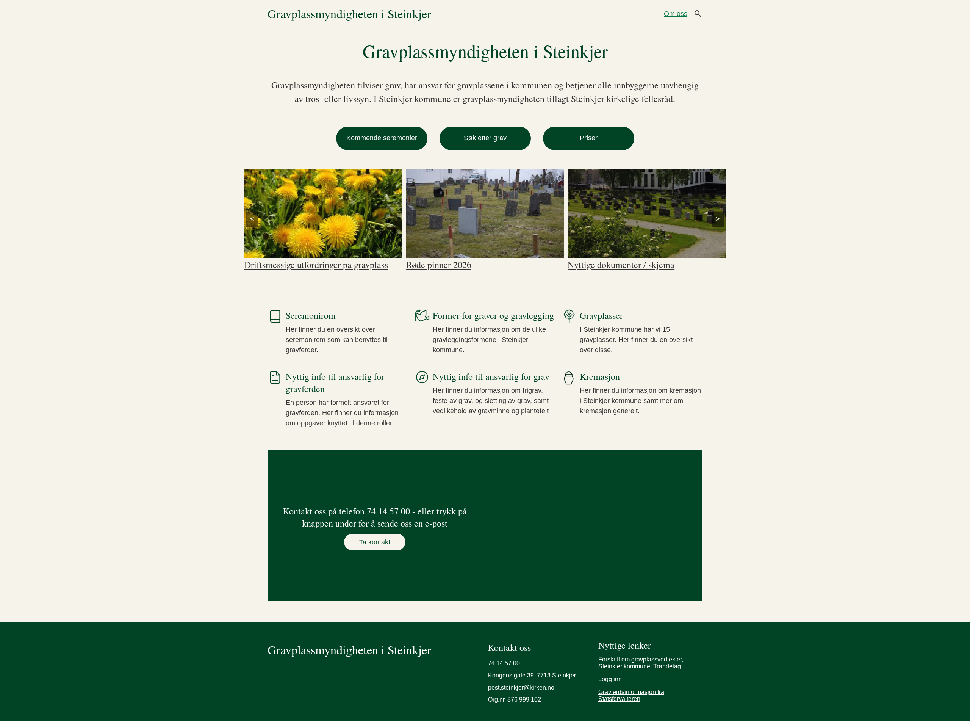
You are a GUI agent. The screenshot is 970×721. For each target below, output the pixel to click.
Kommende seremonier (381, 138)
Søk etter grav (485, 138)
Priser (589, 138)
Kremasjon (600, 376)
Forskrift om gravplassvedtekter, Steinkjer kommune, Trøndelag (640, 662)
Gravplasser (601, 315)
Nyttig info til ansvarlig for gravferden (335, 382)
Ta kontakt (374, 542)
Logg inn (610, 679)
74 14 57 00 (504, 663)
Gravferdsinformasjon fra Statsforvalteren (631, 695)
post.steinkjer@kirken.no (521, 688)
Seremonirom (311, 315)
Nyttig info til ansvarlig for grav (491, 376)
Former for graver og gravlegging (493, 315)
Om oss (675, 13)
